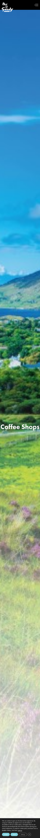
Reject (14, 834)
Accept (6, 834)
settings (20, 830)
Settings (23, 834)
